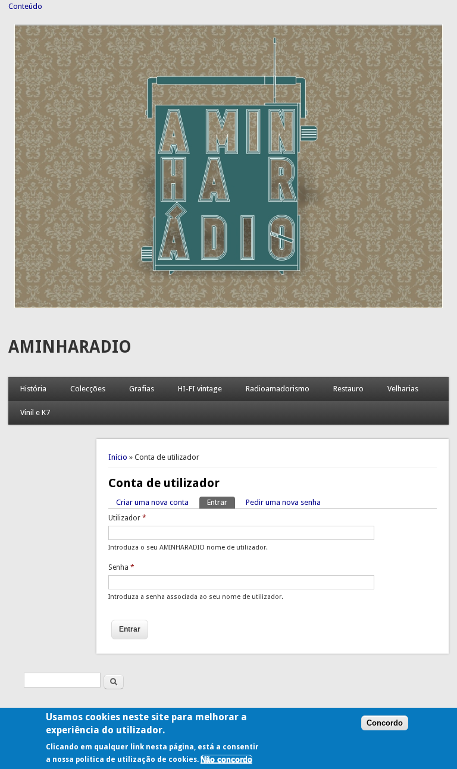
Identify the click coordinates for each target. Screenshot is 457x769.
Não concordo (226, 759)
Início (117, 457)
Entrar (221, 502)
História (33, 388)
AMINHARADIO (70, 347)
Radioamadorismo (277, 388)
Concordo (385, 722)
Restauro (348, 388)
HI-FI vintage (200, 388)
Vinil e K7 (35, 412)
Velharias (402, 388)
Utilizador (127, 518)
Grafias (141, 388)
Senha (121, 567)
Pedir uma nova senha (283, 502)
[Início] (228, 305)
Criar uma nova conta (152, 502)
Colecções (87, 388)
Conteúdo (25, 6)
